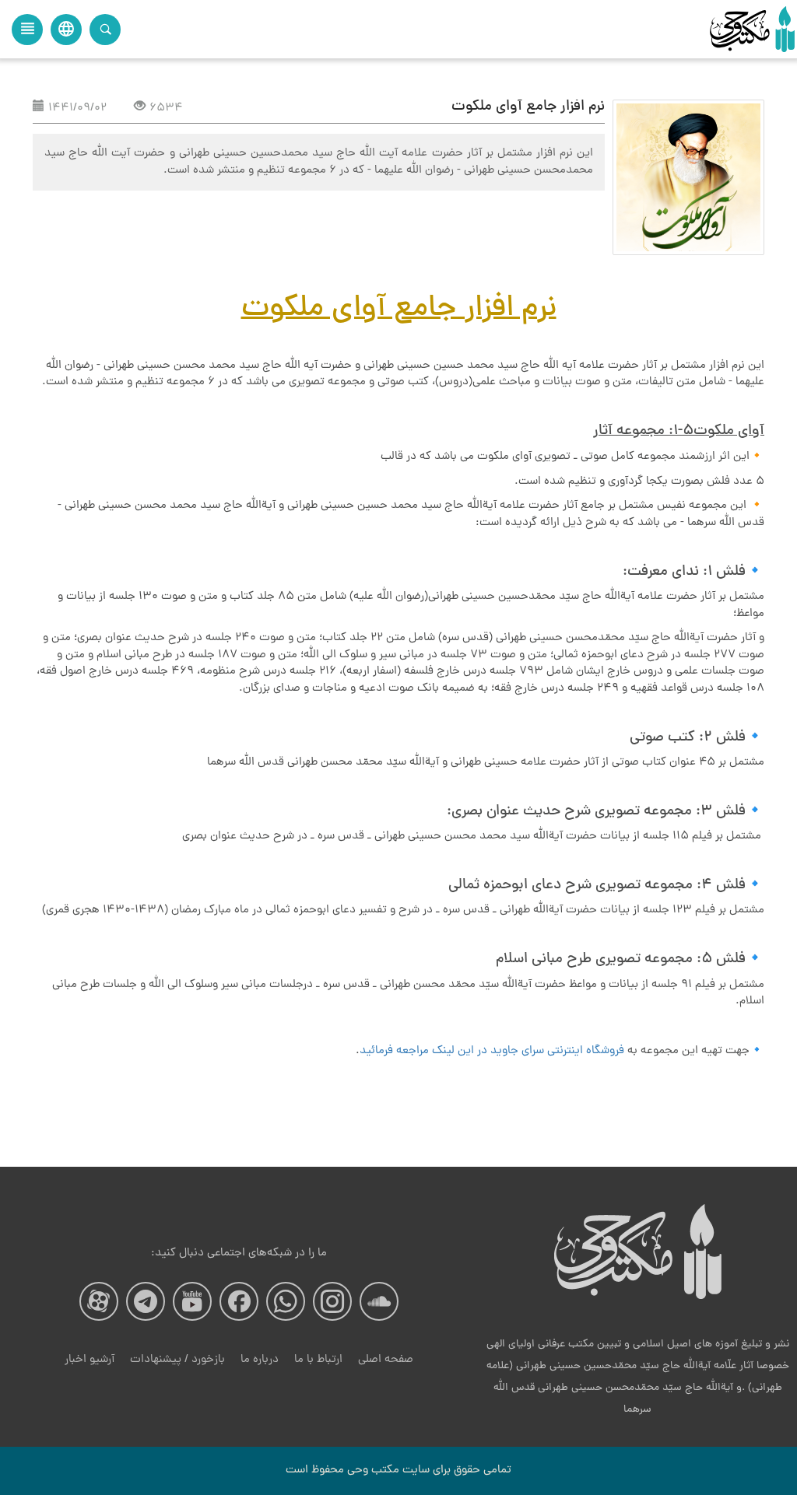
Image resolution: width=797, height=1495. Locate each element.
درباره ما (260, 1360)
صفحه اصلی (385, 1360)
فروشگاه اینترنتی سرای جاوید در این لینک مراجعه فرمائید (492, 1051)
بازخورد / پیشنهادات (177, 1360)
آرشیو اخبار (89, 1360)
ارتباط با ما (318, 1360)
